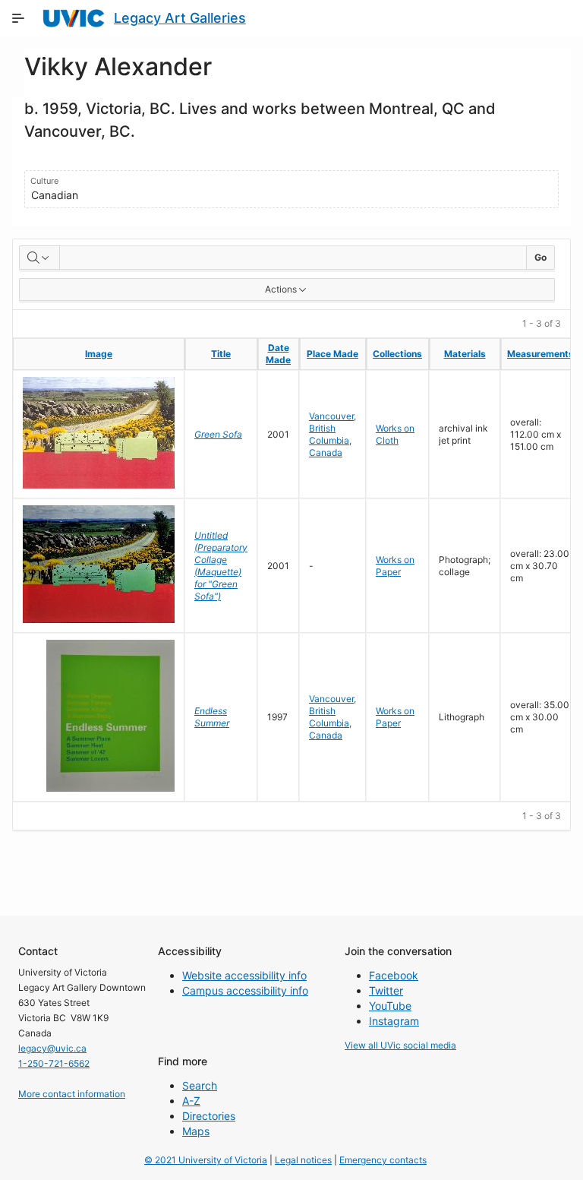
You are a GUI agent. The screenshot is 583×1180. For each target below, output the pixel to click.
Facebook (393, 975)
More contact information (71, 1093)
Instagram (394, 1020)
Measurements (540, 353)
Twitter (386, 990)
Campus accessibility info (245, 990)
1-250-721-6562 (54, 1063)
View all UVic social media (400, 1045)
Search (199, 1085)
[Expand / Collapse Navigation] (18, 18)
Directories (208, 1115)
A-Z (191, 1100)
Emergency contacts (383, 1160)
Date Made (278, 353)
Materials (465, 353)
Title (221, 353)
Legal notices (303, 1160)
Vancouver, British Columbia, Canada (332, 434)
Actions (281, 289)
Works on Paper (395, 565)
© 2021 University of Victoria (205, 1160)
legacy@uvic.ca (52, 1048)
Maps (196, 1131)
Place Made (332, 353)
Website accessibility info (244, 975)
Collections (397, 353)
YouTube (390, 1005)
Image (98, 353)
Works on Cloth (395, 434)
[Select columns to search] (39, 257)
